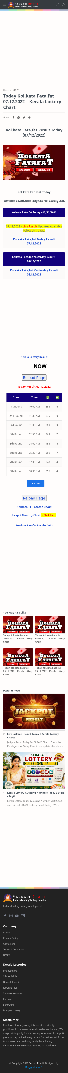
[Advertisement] (34, 48)
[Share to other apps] (29, 117)
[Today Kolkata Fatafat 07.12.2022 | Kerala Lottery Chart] (34, 162)
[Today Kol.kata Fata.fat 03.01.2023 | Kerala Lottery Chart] (50, 624)
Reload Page (34, 377)
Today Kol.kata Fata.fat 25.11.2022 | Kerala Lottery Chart (18, 671)
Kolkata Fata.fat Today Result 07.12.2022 (34, 241)
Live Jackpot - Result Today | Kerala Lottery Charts (33, 735)
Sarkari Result (36, 1063)
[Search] (63, 4)
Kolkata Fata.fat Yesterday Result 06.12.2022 (34, 272)
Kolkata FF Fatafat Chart (34, 507)
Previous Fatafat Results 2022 (34, 525)
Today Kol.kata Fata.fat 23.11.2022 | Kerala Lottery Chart (50, 671)
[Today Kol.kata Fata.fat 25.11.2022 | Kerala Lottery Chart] (18, 657)
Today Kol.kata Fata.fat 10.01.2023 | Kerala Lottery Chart (18, 638)
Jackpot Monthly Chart (26, 515)
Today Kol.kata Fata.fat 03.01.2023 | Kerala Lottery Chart (50, 638)
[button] (58, 4)
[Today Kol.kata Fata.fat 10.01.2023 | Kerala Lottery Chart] (18, 624)
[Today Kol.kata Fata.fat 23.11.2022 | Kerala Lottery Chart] (50, 657)
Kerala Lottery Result (34, 357)
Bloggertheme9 (33, 1067)
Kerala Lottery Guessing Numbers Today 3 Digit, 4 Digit (36, 794)
